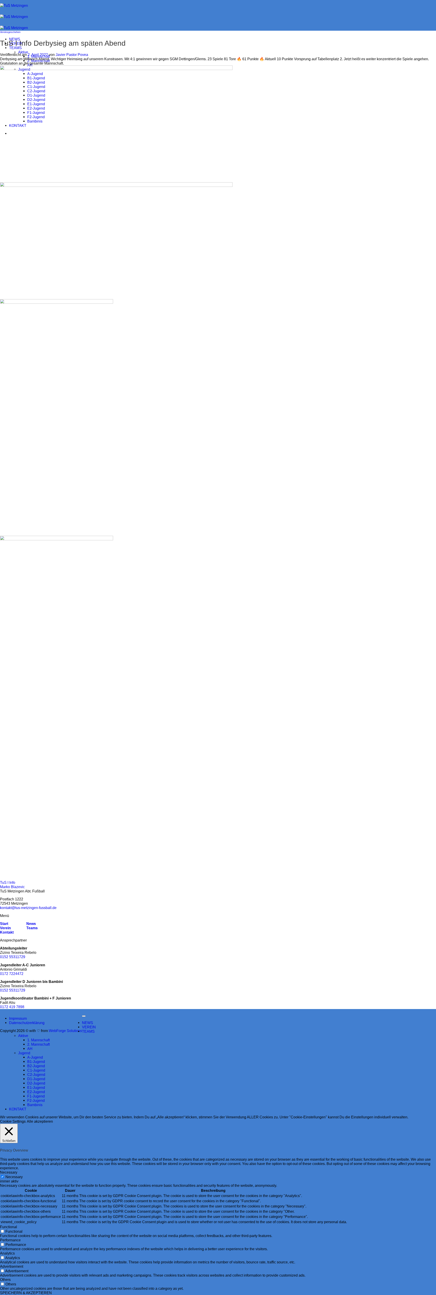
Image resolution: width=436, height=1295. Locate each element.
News (30, 924)
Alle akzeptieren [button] (40, 1121)
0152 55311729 (12, 957)
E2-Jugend (36, 1092)
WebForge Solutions (65, 1031)
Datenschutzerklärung (27, 1023)
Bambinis (34, 1105)
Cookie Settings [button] (13, 1121)
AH (29, 65)
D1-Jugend (36, 1079)
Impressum (18, 1018)
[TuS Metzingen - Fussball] (14, 16)
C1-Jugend (36, 1070)
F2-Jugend (36, 1100)
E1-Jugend (36, 1087)
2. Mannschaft (38, 61)
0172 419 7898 (12, 1007)
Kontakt (7, 932)
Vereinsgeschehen (10, 32)
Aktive (23, 52)
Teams (32, 928)
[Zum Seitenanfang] (84, 1016)
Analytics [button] (7, 1253)
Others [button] (5, 1279)
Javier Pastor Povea (72, 55)
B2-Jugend (36, 1066)
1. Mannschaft (38, 1040)
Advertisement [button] (11, 1266)
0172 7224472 (11, 974)
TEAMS (15, 48)
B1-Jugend (36, 1062)
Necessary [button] (8, 1172)
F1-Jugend (36, 1096)
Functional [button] (8, 1227)
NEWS (87, 1023)
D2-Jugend (36, 1083)
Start (4, 924)
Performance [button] (10, 1240)
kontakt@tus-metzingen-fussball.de (28, 908)
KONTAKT (17, 1109)
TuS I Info (7, 882)
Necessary (14, 1177)
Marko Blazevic (12, 887)
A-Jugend (35, 1057)
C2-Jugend (36, 1074)
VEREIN (89, 1027)
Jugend (24, 1053)
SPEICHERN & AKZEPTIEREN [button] (26, 1293)
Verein (5, 928)
